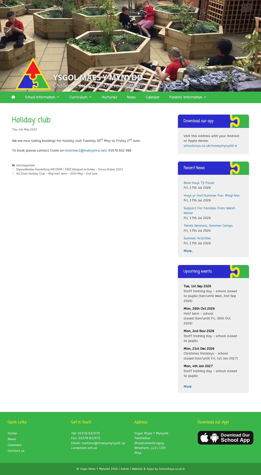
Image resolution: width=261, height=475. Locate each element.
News (131, 97)
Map (137, 453)
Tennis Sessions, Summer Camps (208, 225)
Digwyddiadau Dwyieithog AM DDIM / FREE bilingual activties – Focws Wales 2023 (69, 169)
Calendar (153, 97)
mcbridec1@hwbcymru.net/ (86, 150)
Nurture (108, 97)
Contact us (16, 451)
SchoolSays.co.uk (170, 469)
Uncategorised (25, 165)
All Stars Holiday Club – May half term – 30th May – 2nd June (56, 173)
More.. (188, 251)
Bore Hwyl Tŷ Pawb (199, 183)
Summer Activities (197, 238)
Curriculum (78, 97)
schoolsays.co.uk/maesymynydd (209, 146)
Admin (125, 469)
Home (12, 433)
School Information (40, 97)
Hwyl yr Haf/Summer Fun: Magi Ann (212, 195)
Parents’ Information (185, 97)
